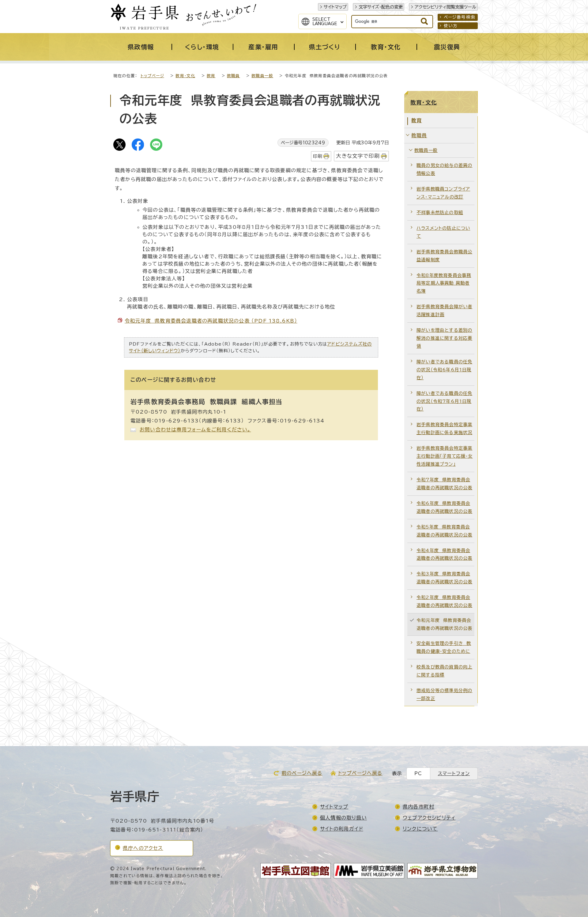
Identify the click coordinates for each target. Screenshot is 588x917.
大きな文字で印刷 (358, 155)
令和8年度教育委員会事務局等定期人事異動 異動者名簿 (444, 283)
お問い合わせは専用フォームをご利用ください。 (195, 429)
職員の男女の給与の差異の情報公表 (444, 169)
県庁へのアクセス (143, 848)
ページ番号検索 (459, 17)
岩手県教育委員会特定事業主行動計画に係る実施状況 (444, 428)
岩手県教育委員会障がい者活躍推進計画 (444, 310)
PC (418, 773)
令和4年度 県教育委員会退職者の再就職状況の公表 (444, 554)
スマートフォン (454, 773)
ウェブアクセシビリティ (429, 817)
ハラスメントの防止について (443, 232)
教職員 (233, 76)
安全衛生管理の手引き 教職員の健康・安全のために (444, 647)
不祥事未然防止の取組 (440, 212)
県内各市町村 (418, 806)
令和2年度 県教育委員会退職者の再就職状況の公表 (444, 601)
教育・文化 (185, 76)
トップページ (152, 76)
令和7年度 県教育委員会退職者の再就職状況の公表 (444, 483)
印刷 (317, 156)
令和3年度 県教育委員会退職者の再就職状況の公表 (444, 577)
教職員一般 (262, 76)
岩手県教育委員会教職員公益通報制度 (444, 255)
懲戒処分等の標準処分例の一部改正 (444, 694)
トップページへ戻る (360, 773)
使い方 (451, 26)
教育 (211, 76)
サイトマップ (335, 7)
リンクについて (420, 828)
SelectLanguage (324, 21)
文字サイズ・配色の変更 (381, 7)
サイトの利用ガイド (341, 828)
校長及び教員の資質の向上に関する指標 (444, 671)
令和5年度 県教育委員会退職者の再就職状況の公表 (444, 531)
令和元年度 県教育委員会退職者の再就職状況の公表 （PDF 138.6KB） (211, 320)
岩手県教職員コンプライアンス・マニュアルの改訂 (443, 193)
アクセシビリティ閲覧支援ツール (445, 7)
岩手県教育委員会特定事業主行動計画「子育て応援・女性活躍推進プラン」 (445, 456)
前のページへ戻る (301, 773)
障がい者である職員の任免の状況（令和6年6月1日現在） (444, 369)
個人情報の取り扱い (343, 817)
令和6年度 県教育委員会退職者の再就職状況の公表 (444, 507)
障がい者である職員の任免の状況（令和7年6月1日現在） (444, 401)
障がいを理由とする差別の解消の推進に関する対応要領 (444, 338)
